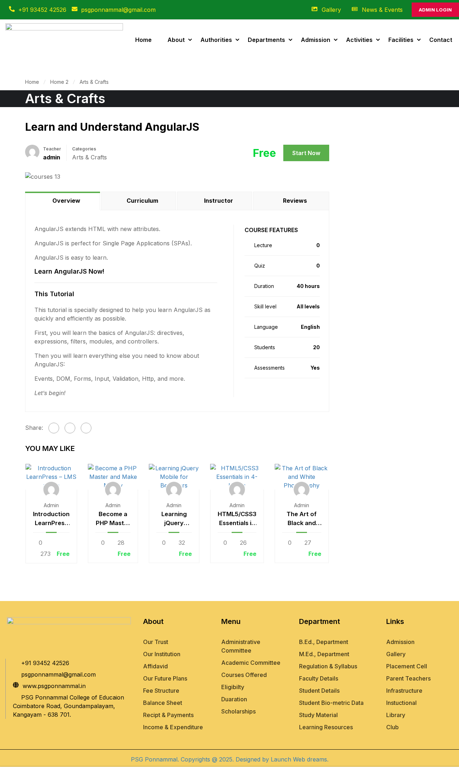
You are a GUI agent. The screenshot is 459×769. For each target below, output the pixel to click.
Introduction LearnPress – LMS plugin (51, 519)
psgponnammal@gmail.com (118, 9)
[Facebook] (53, 428)
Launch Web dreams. (298, 759)
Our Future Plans (165, 678)
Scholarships (238, 711)
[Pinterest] (86, 428)
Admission (315, 39)
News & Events (382, 9)
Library (395, 714)
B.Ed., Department (323, 641)
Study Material (318, 714)
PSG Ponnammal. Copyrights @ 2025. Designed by (200, 759)
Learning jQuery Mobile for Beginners (174, 519)
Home (143, 39)
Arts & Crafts (94, 82)
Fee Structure (161, 690)
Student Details (319, 690)
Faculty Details (318, 678)
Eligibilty (232, 687)
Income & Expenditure (173, 727)
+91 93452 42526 (42, 9)
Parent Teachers (408, 678)
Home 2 (59, 82)
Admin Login (435, 10)
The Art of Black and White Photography (301, 519)
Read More (51, 476)
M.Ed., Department (324, 654)
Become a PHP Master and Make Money (113, 519)
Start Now (306, 153)
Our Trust (155, 641)
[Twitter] (70, 428)
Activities (359, 39)
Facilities (400, 39)
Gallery (331, 9)
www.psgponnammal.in (54, 685)
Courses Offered (244, 674)
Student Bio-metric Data (331, 702)
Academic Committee (250, 662)
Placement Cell (406, 666)
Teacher (52, 149)
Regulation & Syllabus (328, 666)
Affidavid (155, 666)
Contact (440, 39)
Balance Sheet (162, 702)
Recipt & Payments (168, 714)
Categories (84, 149)
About (176, 39)
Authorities (216, 39)
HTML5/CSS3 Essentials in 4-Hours (237, 519)
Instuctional (401, 702)
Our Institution (161, 654)
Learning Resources (326, 727)
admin (51, 505)
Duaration (234, 699)
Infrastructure (404, 690)
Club (392, 727)
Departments (266, 39)
